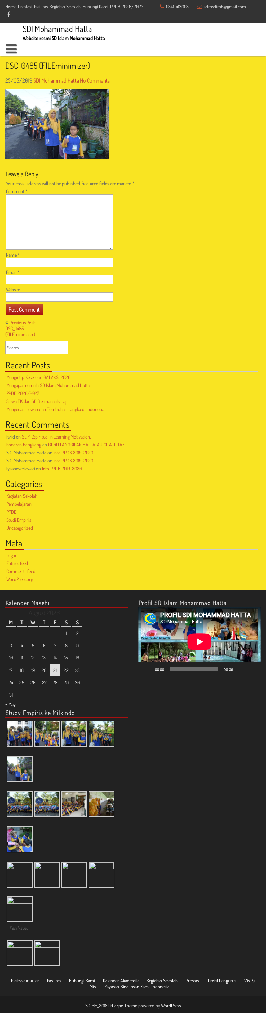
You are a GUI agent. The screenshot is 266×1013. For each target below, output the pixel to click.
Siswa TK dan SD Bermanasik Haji (37, 401)
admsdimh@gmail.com (225, 6)
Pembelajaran (19, 504)
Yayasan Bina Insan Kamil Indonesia (137, 986)
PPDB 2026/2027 (126, 6)
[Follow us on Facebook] (8, 14)
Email (12, 272)
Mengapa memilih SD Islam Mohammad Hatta (48, 385)
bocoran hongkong (23, 445)
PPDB (11, 512)
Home (10, 6)
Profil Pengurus (222, 981)
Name (13, 255)
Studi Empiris (18, 520)
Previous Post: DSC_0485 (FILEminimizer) (20, 328)
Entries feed (17, 563)
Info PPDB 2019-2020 (73, 453)
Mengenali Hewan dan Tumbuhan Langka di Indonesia (55, 409)
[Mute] (240, 669)
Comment (16, 191)
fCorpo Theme (123, 1005)
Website (13, 289)
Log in (11, 555)
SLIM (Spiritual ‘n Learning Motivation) (56, 437)
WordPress (171, 1005)
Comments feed (20, 571)
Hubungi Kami (95, 6)
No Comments (95, 80)
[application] (199, 641)
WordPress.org (19, 579)
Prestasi (25, 6)
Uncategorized (19, 528)
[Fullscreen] (251, 669)
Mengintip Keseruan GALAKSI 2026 (38, 377)
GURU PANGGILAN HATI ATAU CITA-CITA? (86, 445)
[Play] (147, 669)
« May (10, 704)
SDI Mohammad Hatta (56, 80)
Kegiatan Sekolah (65, 6)
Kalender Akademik (121, 981)
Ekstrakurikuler (25, 981)
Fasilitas (41, 6)
